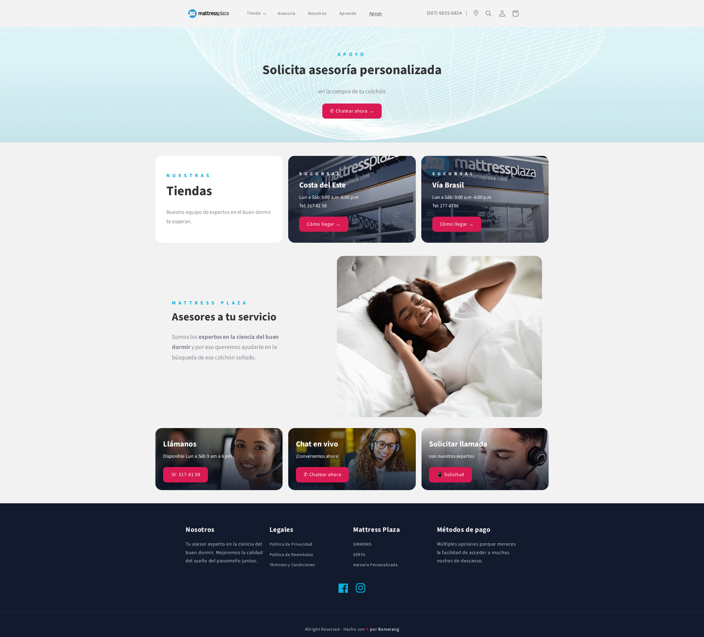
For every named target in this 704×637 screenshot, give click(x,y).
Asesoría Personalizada (375, 565)
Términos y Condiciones (292, 565)
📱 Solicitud (450, 474)
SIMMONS (362, 544)
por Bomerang (384, 629)
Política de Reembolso (291, 555)
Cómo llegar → (324, 224)
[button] (256, 13)
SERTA (359, 555)
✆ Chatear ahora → (352, 111)
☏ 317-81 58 (185, 474)
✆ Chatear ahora (322, 474)
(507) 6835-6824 (444, 13)
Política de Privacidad (291, 544)
